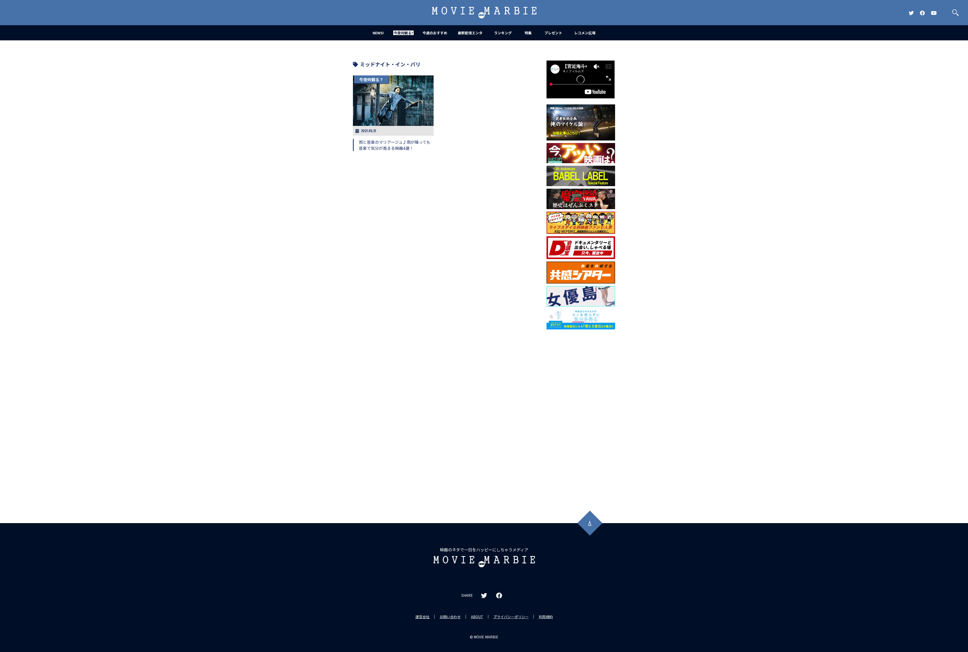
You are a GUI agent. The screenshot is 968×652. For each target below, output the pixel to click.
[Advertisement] (581, 413)
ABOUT (477, 616)
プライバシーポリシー (511, 616)
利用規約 (546, 616)
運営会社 (422, 616)
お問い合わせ (450, 616)
